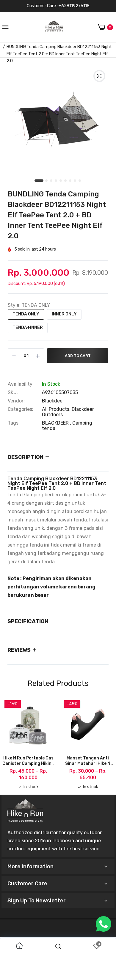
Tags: (14, 423)
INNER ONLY (64, 314)
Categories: (20, 409)
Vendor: (16, 401)
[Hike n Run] (54, 27)
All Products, (57, 409)
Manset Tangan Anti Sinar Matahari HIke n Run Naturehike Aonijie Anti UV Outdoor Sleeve (88, 761)
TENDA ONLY (25, 314)
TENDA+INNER (27, 327)
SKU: (13, 392)
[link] (19, 946)
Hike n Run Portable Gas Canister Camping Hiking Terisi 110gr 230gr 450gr (28, 761)
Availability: (21, 384)
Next (107, 743)
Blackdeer (53, 401)
